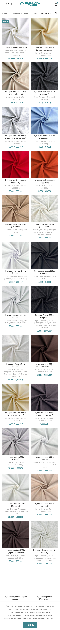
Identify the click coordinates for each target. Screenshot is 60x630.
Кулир (34, 13)
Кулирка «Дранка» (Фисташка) (44, 597)
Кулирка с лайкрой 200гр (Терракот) (44, 181)
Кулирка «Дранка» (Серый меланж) (16, 597)
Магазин (16, 13)
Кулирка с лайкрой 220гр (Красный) (15, 181)
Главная (6, 13)
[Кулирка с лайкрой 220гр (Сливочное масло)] (15, 397)
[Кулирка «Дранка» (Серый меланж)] (15, 580)
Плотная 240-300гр (44, 55)
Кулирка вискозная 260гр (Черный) (44, 272)
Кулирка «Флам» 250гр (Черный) (44, 316)
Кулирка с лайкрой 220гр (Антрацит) (44, 93)
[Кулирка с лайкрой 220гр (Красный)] (15, 164)
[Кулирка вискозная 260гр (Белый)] (15, 299)
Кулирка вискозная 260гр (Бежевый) (15, 225)
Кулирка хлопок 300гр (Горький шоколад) (44, 365)
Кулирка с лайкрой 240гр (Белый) (15, 272)
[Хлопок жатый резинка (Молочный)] (44, 208)
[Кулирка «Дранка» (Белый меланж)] (44, 534)
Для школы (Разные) (16, 51)
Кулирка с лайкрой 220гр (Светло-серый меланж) (15, 137)
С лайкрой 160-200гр (19, 54)
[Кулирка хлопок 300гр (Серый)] (15, 441)
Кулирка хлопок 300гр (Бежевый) (44, 504)
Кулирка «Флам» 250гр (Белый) (15, 365)
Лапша (48, 234)
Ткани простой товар (44, 560)
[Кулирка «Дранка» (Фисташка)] (44, 580)
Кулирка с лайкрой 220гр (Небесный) (44, 137)
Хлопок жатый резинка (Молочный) (44, 225)
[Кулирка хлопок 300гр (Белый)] (44, 441)
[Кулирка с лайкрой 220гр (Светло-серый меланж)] (15, 120)
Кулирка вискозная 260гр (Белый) (15, 316)
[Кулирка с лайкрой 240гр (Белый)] (15, 255)
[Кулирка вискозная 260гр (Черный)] (44, 255)
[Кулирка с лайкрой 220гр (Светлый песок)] (15, 76)
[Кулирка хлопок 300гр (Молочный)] (15, 487)
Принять (30, 625)
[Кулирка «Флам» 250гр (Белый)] (15, 348)
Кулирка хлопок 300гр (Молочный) (15, 504)
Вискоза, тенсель (11, 230)
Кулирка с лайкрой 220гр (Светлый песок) (15, 93)
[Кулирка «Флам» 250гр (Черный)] (44, 299)
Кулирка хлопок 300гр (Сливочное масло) (44, 48)
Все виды (14, 50)
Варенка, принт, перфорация (44, 230)
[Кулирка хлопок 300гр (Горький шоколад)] (44, 348)
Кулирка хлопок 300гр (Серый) (15, 458)
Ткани (25, 13)
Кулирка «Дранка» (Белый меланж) (44, 551)
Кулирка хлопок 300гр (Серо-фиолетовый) (44, 414)
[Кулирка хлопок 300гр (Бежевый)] (44, 487)
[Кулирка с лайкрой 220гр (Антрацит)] (44, 76)
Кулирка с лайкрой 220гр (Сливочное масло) (15, 414)
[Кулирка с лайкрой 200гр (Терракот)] (44, 164)
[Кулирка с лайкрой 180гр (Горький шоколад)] (15, 534)
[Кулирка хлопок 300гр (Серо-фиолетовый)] (44, 397)
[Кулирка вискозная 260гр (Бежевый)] (15, 208)
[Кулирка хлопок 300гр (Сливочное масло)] (44, 31)
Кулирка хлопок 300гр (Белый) (44, 458)
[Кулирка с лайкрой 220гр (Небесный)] (44, 120)
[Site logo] (30, 4)
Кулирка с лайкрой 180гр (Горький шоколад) (15, 551)
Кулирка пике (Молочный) (16, 47)
